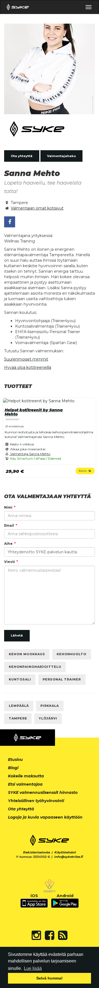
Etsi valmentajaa (25, 784)
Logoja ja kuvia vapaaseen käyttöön (45, 817)
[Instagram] (36, 935)
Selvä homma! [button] (49, 978)
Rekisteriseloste (36, 852)
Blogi (13, 767)
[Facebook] (49, 935)
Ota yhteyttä (21, 156)
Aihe (8, 544)
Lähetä (17, 635)
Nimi (8, 507)
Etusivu (15, 759)
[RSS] (62, 935)
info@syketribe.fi (68, 857)
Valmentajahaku (61, 156)
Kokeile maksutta (26, 776)
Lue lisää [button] (33, 968)
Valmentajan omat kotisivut (37, 208)
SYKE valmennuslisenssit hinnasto (43, 792)
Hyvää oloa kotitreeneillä (27, 367)
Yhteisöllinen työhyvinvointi (36, 800)
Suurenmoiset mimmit (26, 359)
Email (9, 525)
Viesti (9, 562)
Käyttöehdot (65, 852)
